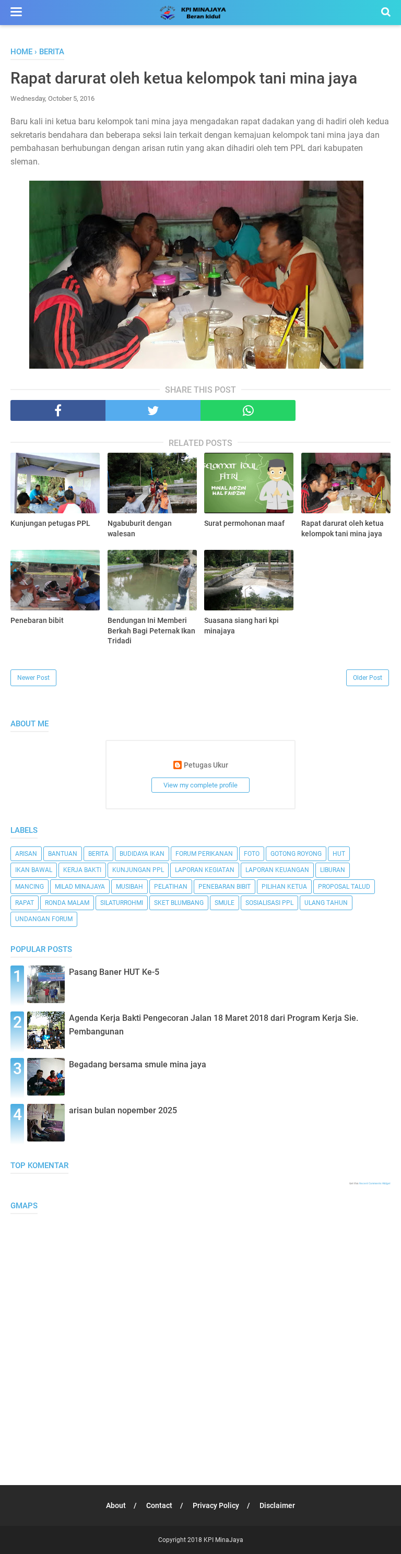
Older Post (367, 677)
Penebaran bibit (37, 620)
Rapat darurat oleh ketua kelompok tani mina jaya (342, 528)
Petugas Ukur (206, 765)
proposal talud (344, 886)
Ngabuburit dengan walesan (140, 528)
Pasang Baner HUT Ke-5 (114, 972)
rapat (24, 903)
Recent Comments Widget (375, 1183)
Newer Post (33, 677)
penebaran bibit (224, 886)
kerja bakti (82, 870)
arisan (26, 853)
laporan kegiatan (204, 870)
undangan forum (44, 919)
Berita (98, 853)
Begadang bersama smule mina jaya (137, 1064)
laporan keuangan (277, 870)
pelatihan (170, 886)
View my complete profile (200, 785)
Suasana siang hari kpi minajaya (241, 625)
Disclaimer (277, 1505)
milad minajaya (80, 886)
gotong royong (296, 853)
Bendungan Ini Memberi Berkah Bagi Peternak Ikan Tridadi (151, 630)
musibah (129, 886)
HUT (339, 853)
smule (224, 903)
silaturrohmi (121, 903)
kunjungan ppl (138, 870)
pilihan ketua (284, 886)
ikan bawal (33, 870)
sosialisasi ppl (269, 903)
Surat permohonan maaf (244, 523)
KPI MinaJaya (223, 1540)
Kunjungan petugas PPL (50, 523)
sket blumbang (179, 903)
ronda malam (67, 903)
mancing (29, 886)
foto (252, 853)
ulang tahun (326, 903)
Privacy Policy (216, 1505)
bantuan (62, 853)
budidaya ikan (142, 853)
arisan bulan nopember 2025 (123, 1110)
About (116, 1505)
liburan (332, 870)
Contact (159, 1505)
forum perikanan (204, 853)
